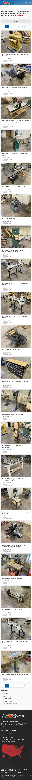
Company (12, 769)
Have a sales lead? (8, 701)
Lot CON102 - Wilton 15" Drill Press (13, 414)
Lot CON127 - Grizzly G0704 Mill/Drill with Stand (15, 154)
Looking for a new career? (10, 704)
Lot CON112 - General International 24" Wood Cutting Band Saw (14, 251)
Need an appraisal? (8, 699)
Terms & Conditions (9, 771)
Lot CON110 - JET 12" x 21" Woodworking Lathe (15, 284)
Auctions (23, 769)
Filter (16, 21)
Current (14, 6)
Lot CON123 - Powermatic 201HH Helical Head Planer (15, 55)
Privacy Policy (7, 772)
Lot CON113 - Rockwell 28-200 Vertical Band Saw (14, 446)
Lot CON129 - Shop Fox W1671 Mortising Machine (15, 512)
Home (2, 6)
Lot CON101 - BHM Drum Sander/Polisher (15, 674)
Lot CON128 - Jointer (9, 218)
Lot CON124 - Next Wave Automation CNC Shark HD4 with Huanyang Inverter (15, 121)
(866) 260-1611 (9, 725)
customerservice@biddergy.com (9, 734)
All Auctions (8, 6)
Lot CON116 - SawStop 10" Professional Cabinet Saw (14, 88)
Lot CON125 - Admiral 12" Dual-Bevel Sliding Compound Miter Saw (13, 545)
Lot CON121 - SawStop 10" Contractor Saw (15, 187)
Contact (19, 772)
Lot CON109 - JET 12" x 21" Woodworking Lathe (15, 642)
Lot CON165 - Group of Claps (11, 349)
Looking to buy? (7, 693)
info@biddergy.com (6, 726)
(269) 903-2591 (20, 725)
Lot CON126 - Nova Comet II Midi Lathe (14, 610)
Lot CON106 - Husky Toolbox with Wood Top (15, 381)
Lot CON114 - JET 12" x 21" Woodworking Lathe (15, 317)
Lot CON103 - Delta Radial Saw (12, 578)
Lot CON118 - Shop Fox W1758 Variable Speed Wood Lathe (14, 479)
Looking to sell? (7, 696)
